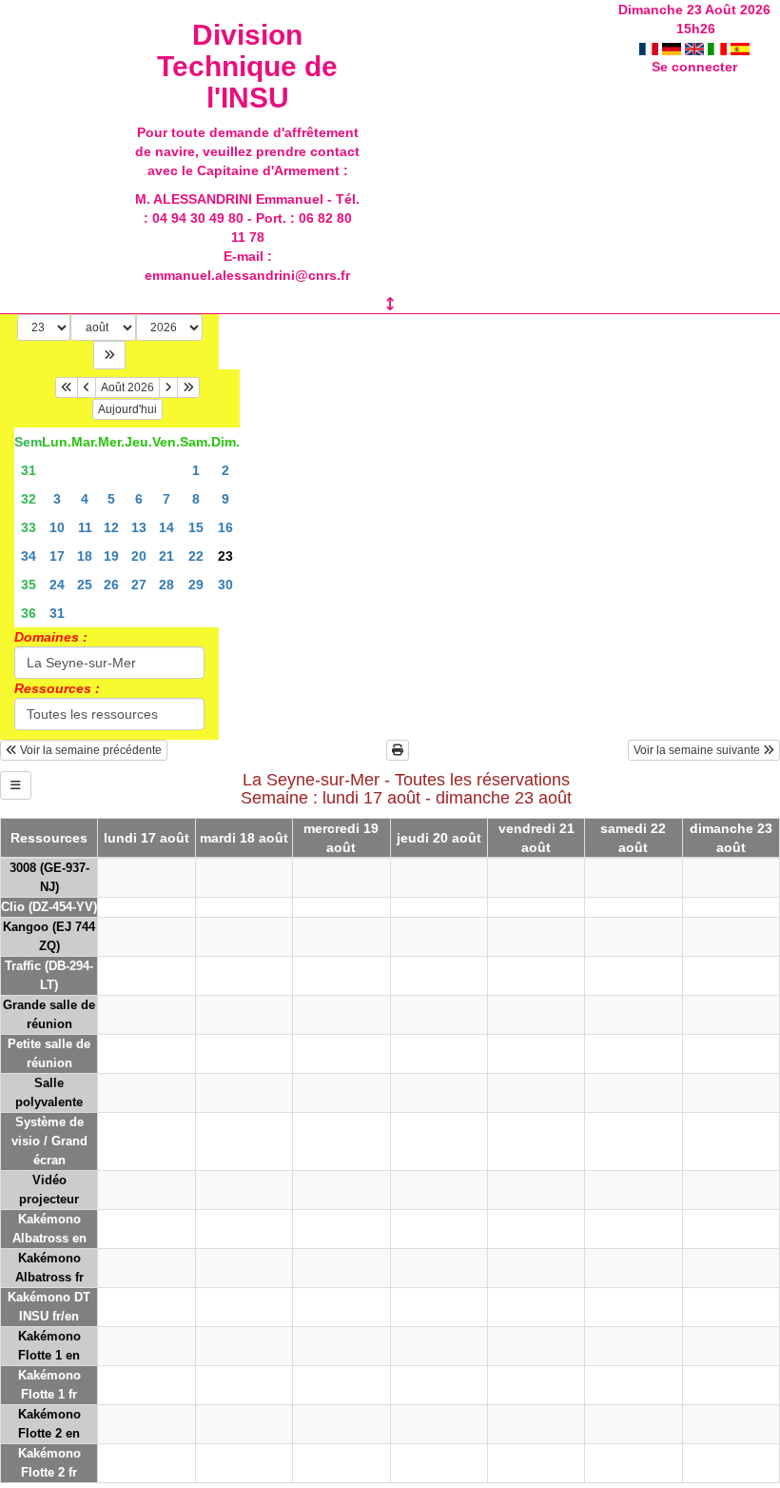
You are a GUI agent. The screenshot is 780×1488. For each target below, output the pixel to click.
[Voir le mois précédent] (86, 387)
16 (225, 527)
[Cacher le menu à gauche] (15, 785)
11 (85, 527)
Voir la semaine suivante (698, 750)
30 (225, 584)
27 (138, 584)
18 (84, 556)
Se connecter (694, 66)
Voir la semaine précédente (89, 750)
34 (28, 556)
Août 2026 (127, 387)
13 (138, 527)
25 (84, 584)
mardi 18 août (244, 837)
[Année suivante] (188, 387)
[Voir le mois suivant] (168, 387)
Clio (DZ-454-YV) (49, 907)
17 (57, 556)
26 (111, 584)
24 (57, 584)
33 (28, 527)
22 (196, 556)
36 (28, 613)
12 (111, 527)
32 (28, 498)
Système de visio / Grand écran (49, 1141)
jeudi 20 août (439, 837)
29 (196, 584)
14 (166, 527)
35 (28, 584)
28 (166, 584)
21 (166, 556)
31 (28, 470)
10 (57, 527)
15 (196, 527)
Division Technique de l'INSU (247, 66)
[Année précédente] (66, 387)
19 (111, 556)
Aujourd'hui (127, 409)
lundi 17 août (146, 837)
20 (138, 556)
